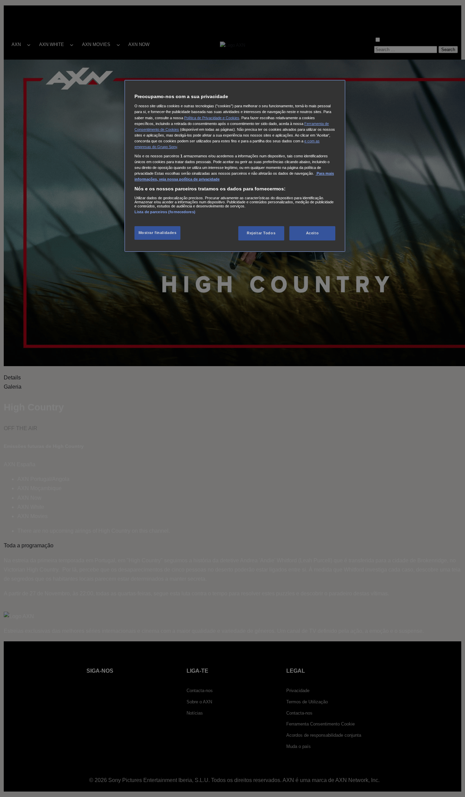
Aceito (312, 233)
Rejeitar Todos (261, 233)
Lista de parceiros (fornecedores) (164, 212)
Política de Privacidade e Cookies (211, 118)
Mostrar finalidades (158, 233)
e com (310, 141)
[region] (235, 166)
